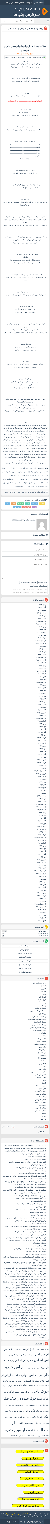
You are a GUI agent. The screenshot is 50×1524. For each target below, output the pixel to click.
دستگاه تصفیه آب (39, 1243)
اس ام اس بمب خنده (12, 1355)
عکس (44, 1067)
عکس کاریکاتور (40, 1075)
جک (38, 1411)
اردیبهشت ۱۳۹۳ (39, 804)
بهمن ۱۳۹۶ (42, 707)
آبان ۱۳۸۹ (42, 921)
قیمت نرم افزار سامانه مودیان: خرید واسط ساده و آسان (26, 1238)
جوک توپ (9, 1391)
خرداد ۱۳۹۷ (41, 705)
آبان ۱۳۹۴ (42, 754)
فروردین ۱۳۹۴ (40, 774)
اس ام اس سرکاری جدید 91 (28, 476)
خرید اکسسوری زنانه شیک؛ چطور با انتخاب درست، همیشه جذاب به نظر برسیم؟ (24, 1148)
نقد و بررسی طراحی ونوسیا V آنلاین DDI (31, 1168)
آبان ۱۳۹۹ (42, 688)
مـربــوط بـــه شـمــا (39, 1086)
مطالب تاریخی (41, 1094)
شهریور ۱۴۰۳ (41, 632)
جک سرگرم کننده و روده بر (16, 1417)
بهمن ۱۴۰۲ (42, 646)
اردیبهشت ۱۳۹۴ (39, 771)
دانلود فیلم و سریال (29, 1451)
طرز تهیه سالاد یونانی (38, 1215)
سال (3, 1127)
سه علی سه (44, 1423)
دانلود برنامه (41, 1042)
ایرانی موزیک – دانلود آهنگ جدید (33, 1235)
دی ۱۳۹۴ (42, 749)
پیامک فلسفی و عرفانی (38, 1028)
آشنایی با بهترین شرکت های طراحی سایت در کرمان (27, 1241)
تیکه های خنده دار (34, 1385)
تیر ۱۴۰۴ (42, 616)
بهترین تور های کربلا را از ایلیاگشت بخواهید (30, 1221)
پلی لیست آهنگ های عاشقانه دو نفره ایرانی (30, 1249)
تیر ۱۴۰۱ (42, 669)
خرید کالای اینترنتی (30, 1485)
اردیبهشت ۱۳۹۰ (39, 904)
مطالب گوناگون (41, 1108)
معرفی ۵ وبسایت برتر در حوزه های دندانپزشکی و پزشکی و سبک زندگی (24, 1288)
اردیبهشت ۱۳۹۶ (39, 718)
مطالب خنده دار (35, 1430)
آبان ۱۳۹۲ (42, 821)
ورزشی (43, 1119)
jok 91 (5, 468)
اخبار (44, 994)
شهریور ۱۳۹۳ (41, 793)
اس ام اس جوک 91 (35, 472)
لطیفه (36, 1423)
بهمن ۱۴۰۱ (42, 666)
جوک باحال (40, 1391)
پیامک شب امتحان (39, 1022)
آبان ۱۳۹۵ (42, 732)
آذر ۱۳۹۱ (42, 852)
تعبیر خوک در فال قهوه (38, 1165)
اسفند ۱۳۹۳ (41, 777)
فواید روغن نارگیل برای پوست (35, 1252)
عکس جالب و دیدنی (39, 1072)
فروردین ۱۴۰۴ (40, 624)
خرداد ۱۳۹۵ (41, 741)
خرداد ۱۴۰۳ (41, 638)
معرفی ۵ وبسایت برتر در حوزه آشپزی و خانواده (29, 1279)
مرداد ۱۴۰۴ (41, 613)
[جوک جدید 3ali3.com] (25, 57)
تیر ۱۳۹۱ (42, 865)
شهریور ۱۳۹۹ (41, 693)
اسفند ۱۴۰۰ (41, 674)
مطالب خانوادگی (40, 1100)
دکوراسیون (42, 1047)
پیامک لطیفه (35, 1435)
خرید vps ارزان (32, 1478)
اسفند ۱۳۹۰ (41, 876)
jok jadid (13, 468)
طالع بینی (42, 1064)
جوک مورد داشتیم (17, 1405)
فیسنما (20, 504)
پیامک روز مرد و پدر (38, 1017)
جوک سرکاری (27, 1405)
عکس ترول (42, 1069)
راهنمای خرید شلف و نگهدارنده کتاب (32, 1173)
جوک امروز (11, 483)
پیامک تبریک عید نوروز (37, 1011)
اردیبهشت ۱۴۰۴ (39, 621)
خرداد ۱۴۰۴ (41, 619)
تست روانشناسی (39, 1031)
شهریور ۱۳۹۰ (41, 893)
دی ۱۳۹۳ (42, 782)
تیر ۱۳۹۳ (42, 799)
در (28, 173)
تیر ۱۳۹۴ (42, 766)
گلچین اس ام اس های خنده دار (20, 1436)
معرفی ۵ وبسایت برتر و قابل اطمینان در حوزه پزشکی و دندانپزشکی (24, 1290)
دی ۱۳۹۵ (42, 727)
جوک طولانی (19, 486)
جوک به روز (40, 486)
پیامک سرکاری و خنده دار (27, 492)
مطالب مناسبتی (40, 1111)
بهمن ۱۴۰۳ (42, 627)
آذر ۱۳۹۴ (42, 752)
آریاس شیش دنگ (39, 1260)
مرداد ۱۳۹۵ (41, 738)
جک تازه (8, 1411)
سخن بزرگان (41, 1058)
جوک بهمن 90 (29, 486)
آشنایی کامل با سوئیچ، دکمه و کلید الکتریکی (30, 1232)
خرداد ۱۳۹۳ (41, 802)
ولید (8, 1521)
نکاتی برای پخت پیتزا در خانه (35, 1254)
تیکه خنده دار (44, 1385)
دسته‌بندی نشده (40, 1044)
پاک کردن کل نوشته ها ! (28, 582)
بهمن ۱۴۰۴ (42, 605)
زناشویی (43, 1055)
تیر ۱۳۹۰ (42, 899)
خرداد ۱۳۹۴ (41, 768)
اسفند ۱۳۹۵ (41, 721)
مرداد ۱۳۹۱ (41, 863)
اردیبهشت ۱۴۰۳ (39, 641)
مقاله (44, 1114)
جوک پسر (8, 1405)
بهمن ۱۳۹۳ (42, 779)
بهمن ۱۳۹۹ (42, 685)
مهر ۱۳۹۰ (42, 890)
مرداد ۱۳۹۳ (41, 796)
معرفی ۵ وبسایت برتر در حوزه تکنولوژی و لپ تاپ (28, 1285)
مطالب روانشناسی (39, 1103)
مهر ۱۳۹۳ (42, 791)
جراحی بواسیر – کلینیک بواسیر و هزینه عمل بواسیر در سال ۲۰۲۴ (24, 1218)
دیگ (27, 504)
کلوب (13, 504)
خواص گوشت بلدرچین (38, 1201)
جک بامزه (17, 1410)
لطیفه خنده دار (22, 1423)
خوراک (15, 1521)
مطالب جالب (42, 1097)
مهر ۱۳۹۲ (42, 824)
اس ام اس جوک (38, 1368)
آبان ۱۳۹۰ (42, 888)
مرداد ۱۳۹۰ (41, 896)
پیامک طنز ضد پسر (39, 1025)
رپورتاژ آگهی (41, 1053)
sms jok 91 (23, 468)
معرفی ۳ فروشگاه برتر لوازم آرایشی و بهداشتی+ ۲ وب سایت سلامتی (24, 1299)
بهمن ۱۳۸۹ (42, 913)
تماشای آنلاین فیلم (25, 957)
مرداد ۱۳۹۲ (41, 829)
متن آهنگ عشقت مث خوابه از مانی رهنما (31, 1199)
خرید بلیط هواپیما (30, 1499)
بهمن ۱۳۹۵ (42, 724)
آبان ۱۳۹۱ (42, 854)
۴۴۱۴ (43, 986)
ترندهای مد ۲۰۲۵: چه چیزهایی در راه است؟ (30, 1196)
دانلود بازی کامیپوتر (29, 1465)
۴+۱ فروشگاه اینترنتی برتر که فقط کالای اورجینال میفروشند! (24, 1296)
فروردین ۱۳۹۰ (40, 907)
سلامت (43, 1061)
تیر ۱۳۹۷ (42, 702)
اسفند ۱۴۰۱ (41, 663)
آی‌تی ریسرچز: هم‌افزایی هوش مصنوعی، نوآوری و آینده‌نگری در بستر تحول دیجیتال (24, 1176)
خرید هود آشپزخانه (39, 1266)
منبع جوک (15, 1430)
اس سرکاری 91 (21, 479)
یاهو (34, 507)
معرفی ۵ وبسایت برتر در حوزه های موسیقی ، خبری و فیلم (25, 1271)
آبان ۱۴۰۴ (42, 608)
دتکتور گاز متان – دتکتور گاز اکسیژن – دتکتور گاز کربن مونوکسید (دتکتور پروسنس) (24, 1190)
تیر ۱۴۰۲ (42, 652)
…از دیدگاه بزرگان (39, 983)
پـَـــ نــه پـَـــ (42, 1003)
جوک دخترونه (37, 1405)
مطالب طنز (42, 1105)
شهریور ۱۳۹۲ (41, 827)
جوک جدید (43, 1398)
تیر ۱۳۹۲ (42, 832)
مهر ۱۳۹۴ (42, 757)
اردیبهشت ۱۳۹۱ (39, 871)
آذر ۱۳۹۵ (42, 730)
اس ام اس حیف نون (19, 472)
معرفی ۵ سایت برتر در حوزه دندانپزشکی (31, 1293)
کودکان (43, 1083)
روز (13, 1127)
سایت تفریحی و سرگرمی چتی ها (17, 1514)
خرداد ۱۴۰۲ (41, 655)
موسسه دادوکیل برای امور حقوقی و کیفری (30, 1185)
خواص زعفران (41, 1207)
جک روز (33, 1417)
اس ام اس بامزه (27, 1354)
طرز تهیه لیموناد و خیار (38, 1212)
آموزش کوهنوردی (30, 1471)
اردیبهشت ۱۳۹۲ (39, 838)
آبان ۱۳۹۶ (42, 710)
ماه (8, 1127)
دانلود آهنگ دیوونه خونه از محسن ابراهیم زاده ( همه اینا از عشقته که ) (24, 1263)
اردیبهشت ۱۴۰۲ (39, 657)
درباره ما (9, 2)
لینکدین (34, 504)
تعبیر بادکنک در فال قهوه (37, 1157)
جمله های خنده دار (19, 1385)
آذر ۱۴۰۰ (42, 677)
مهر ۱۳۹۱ (42, 857)
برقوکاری (42, 1338)
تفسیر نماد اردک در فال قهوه (35, 1159)
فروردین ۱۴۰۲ (40, 660)
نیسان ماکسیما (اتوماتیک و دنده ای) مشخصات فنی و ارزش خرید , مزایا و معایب (24, 1304)
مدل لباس (42, 1089)
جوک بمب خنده (22, 1391)
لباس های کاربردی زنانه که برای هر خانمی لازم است (27, 1162)
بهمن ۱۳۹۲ (42, 813)
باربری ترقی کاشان (39, 1171)
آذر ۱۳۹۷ (42, 699)
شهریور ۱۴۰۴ (41, 610)
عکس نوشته (41, 1078)
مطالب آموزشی (40, 1092)
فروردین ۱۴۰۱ (40, 671)
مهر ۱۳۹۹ (42, 691)
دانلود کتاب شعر (24, 946)
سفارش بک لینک (25, 968)
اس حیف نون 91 (35, 479)
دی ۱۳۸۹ (42, 915)
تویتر (7, 504)
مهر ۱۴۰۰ (42, 680)
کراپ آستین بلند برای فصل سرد (34, 1154)
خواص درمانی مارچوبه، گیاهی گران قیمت (31, 1204)
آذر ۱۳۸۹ (42, 918)
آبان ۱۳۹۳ (42, 788)
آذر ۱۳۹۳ (42, 785)
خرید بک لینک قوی (25, 965)
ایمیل (42, 504)
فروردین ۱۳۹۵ (40, 743)
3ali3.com (13, 1349)
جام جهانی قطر (25, 950)
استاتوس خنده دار (22, 1381)
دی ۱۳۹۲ (42, 815)
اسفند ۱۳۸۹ (41, 910)
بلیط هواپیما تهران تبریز (27, 1505)
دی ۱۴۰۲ (42, 649)
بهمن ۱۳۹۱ (42, 846)
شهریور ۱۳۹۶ (41, 713)
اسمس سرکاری (34, 483)
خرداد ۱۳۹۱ (41, 868)
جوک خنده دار (27, 1398)
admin (14, 520)
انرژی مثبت (42, 1000)
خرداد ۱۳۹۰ (41, 901)
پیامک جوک (41, 492)
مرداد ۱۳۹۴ (41, 763)
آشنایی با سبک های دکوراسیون (34, 1302)
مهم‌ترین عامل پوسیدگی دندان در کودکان (31, 1210)
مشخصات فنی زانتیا (39, 1224)
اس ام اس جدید (38, 1360)
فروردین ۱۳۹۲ (40, 840)
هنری (44, 1116)
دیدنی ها (42, 1050)
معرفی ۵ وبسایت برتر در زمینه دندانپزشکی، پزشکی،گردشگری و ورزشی (24, 1274)
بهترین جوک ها (8, 1381)
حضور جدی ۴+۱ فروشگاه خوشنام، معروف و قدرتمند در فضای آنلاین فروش (24, 1268)
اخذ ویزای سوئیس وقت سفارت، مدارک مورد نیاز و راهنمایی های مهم (24, 1226)
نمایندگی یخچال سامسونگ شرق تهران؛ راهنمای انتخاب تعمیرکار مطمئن (24, 1146)
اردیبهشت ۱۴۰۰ (39, 682)
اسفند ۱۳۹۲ (41, 810)
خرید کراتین (33, 1492)
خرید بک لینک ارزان (25, 972)
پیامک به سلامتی (40, 1008)
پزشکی (43, 1006)
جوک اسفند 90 (21, 483)
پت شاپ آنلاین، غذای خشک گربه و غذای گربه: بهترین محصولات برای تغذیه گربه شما (24, 1182)
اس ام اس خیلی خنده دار (25, 1375)
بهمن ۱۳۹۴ (42, 746)
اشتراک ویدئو (32, 1458)
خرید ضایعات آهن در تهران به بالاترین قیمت (30, 1335)
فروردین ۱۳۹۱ (40, 874)
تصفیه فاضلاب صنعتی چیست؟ (35, 1179)
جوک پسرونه (44, 1411)
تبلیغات (29, 2)
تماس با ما (19, 2)
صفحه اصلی (39, 2)
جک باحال (29, 1410)
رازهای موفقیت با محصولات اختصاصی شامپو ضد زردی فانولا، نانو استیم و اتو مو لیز (24, 1257)
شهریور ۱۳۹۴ (41, 760)
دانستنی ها (42, 1039)
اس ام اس (42, 997)
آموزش (43, 992)
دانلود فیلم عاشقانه (25, 953)
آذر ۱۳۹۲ (42, 818)
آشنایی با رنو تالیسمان (38, 1246)
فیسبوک (17, 507)
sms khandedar (42, 1349)
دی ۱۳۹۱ (42, 849)
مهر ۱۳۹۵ (42, 735)
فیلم (44, 1080)
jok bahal (22, 1349)
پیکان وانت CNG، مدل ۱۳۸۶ (35, 1229)
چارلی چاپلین (41, 1036)
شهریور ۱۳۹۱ (41, 860)
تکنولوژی (42, 1033)
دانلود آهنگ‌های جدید (25, 961)
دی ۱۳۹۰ (42, 882)
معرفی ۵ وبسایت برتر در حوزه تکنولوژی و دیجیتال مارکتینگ (24, 1282)
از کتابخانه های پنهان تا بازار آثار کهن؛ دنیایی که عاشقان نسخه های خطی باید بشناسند (24, 1151)
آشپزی (43, 989)
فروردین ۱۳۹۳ (40, 807)
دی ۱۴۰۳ (42, 630)
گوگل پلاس (26, 507)
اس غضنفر (10, 479)
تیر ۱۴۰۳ (42, 635)
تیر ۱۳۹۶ (42, 716)
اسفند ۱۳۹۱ (41, 843)
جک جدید (43, 1416)
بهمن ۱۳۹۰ (42, 879)
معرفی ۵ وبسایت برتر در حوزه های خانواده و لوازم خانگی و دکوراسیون (24, 1277)
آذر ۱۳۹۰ (42, 885)
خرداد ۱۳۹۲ (41, 835)
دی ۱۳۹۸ (42, 696)
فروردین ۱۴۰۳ (40, 644)
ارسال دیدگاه (42, 582)
